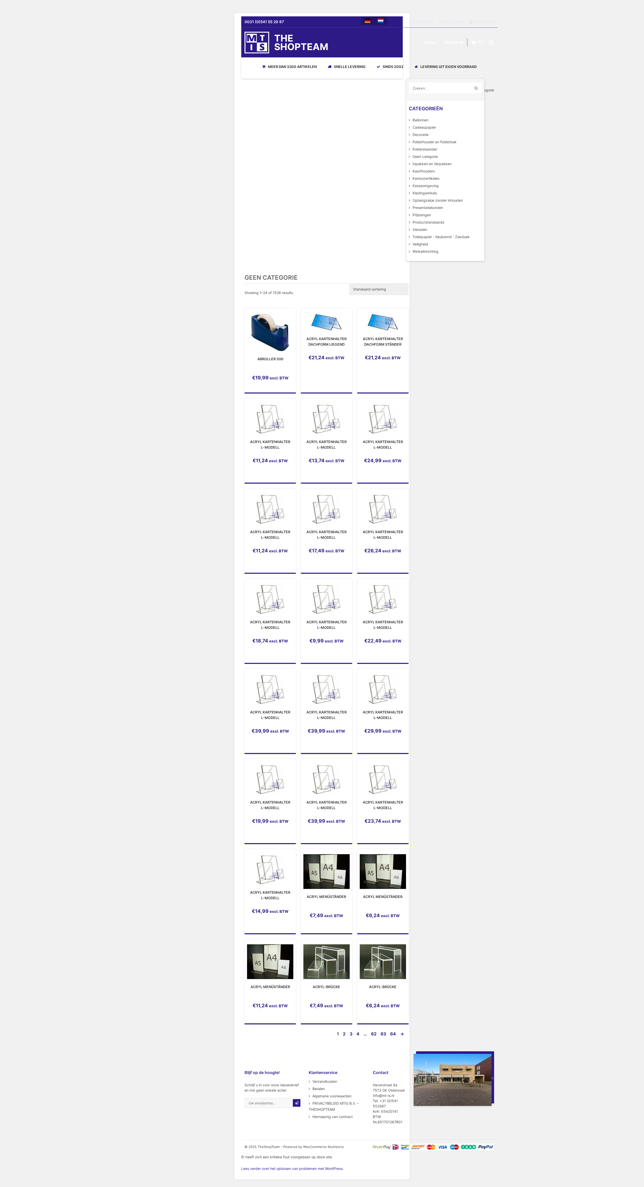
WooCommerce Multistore (323, 1147)
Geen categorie (425, 156)
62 (374, 1033)
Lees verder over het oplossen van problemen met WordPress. (292, 1168)
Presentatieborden (428, 207)
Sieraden (420, 229)
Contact (457, 22)
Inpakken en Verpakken (432, 164)
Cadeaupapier (424, 127)
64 (393, 1033)
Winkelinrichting (425, 251)
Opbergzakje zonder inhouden (438, 200)
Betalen (318, 1089)
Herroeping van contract (332, 1116)
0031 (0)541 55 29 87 (264, 21)
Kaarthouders (424, 171)
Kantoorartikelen (426, 178)
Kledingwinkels (425, 193)
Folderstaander (425, 149)
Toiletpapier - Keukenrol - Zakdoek (441, 237)
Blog (442, 22)
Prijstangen (422, 215)
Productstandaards (428, 222)
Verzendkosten (324, 1081)
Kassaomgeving (426, 186)
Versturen (296, 1103)
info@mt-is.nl (383, 1095)
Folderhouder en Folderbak (435, 142)
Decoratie (420, 134)
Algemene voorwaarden (331, 1096)
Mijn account (484, 22)
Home (416, 22)
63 (383, 1033)
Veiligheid (420, 244)
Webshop (454, 42)
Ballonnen (420, 120)
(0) (480, 42)
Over (430, 22)
